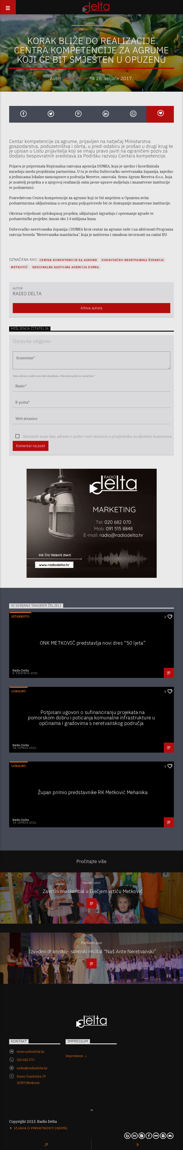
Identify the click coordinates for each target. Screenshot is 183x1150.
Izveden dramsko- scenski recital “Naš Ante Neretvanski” (92, 951)
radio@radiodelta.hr (32, 1068)
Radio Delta (76, 78)
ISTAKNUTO (82, 29)
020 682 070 (25, 1060)
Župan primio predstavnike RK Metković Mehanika (93, 792)
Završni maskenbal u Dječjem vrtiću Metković (93, 891)
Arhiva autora (91, 308)
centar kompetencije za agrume (68, 260)
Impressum (75, 1056)
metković (19, 267)
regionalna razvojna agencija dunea (65, 267)
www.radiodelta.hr (31, 1052)
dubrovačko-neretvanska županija (133, 260)
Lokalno (102, 29)
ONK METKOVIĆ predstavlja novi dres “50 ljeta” (93, 643)
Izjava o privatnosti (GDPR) (40, 1128)
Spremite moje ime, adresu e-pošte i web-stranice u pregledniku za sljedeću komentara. (97, 436)
